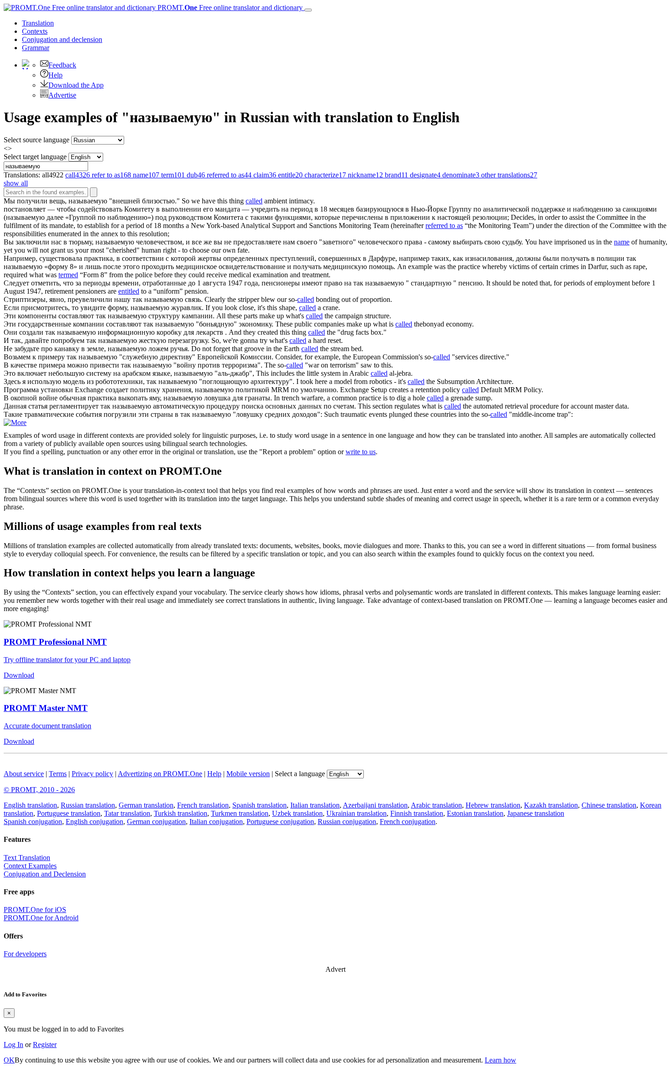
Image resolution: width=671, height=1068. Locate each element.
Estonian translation (475, 813)
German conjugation (156, 821)
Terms (58, 774)
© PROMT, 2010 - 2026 (39, 789)
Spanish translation (259, 805)
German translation (146, 805)
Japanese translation (535, 813)
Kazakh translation (551, 805)
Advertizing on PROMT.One (160, 774)
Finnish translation (416, 813)
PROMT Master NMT (46, 708)
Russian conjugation (347, 821)
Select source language (36, 140)
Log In (13, 1044)
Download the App (76, 85)
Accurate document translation (47, 726)
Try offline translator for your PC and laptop (67, 660)
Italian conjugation (216, 821)
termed (68, 275)
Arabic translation (436, 805)
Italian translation (315, 805)
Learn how (500, 1060)
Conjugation (62, 39)
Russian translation (88, 805)
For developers (25, 954)
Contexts (34, 31)
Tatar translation (127, 813)
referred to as (444, 225)
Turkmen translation (239, 813)
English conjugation (94, 821)
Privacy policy (92, 774)
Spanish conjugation (33, 821)
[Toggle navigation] (308, 10)
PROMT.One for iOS (35, 909)
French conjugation (407, 821)
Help (55, 75)
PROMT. (229, 7)
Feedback (62, 65)
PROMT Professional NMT (55, 642)
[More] (15, 422)
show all (16, 183)
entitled (128, 291)
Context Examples (30, 866)
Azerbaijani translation (375, 805)
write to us (361, 452)
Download (19, 675)
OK (9, 1060)
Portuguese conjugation (280, 821)
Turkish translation (180, 813)
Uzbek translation (297, 813)
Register (45, 1044)
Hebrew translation (493, 805)
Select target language (35, 157)
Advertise (62, 95)
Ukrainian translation (356, 813)
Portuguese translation (68, 813)
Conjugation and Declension (45, 874)
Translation (38, 23)
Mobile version (248, 774)
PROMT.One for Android (41, 918)
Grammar (35, 48)
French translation (203, 805)
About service (24, 774)
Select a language (300, 774)
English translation (30, 805)
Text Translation (27, 857)
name (621, 242)
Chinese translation (609, 805)
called (254, 201)
